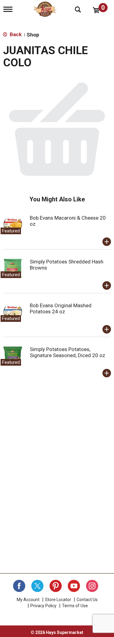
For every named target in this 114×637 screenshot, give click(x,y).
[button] (106, 242)
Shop (33, 35)
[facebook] (19, 586)
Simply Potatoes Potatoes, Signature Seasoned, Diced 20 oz (67, 352)
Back (15, 34)
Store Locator (58, 599)
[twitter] (37, 586)
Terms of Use (75, 605)
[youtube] (74, 586)
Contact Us (87, 599)
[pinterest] (56, 586)
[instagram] (92, 586)
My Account (28, 599)
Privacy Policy (43, 605)
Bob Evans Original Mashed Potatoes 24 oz (61, 308)
